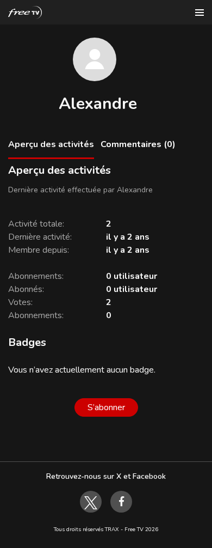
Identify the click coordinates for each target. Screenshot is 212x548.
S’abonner (106, 407)
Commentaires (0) (138, 144)
